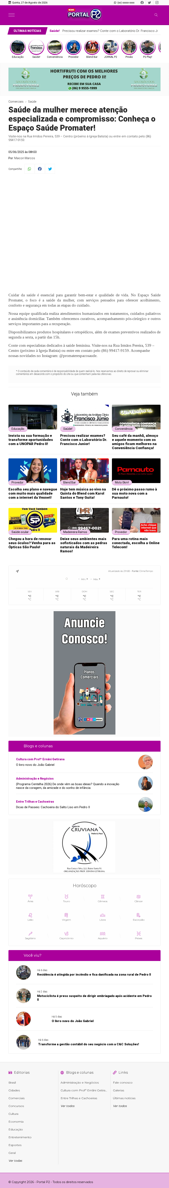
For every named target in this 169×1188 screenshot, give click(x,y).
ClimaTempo (146, 571)
